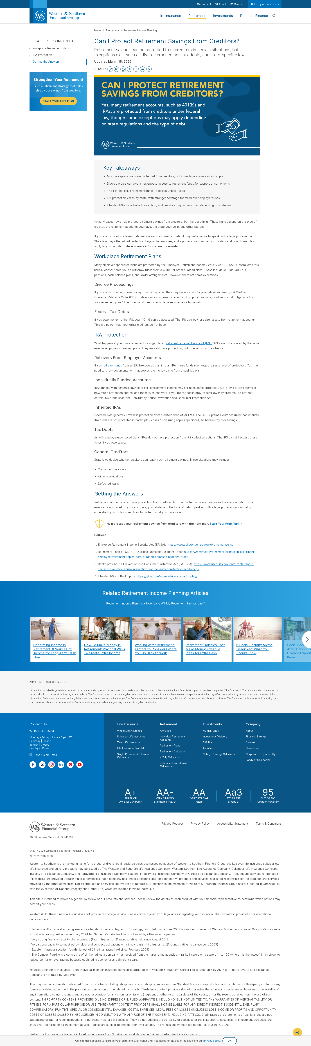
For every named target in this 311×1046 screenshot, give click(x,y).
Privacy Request (172, 823)
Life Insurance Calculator (132, 748)
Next (306, 639)
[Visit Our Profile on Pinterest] (70, 764)
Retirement (113, 30)
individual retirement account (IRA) (189, 343)
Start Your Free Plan (58, 101)
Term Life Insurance (129, 742)
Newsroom (252, 748)
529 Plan (208, 742)
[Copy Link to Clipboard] (110, 69)
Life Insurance (128, 724)
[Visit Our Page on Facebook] (33, 764)
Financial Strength (256, 736)
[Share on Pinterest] (149, 69)
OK (229, 1040)
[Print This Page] (123, 69)
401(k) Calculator (170, 757)
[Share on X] (130, 69)
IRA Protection (42, 55)
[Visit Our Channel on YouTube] (79, 764)
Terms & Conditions (268, 823)
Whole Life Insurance (129, 730)
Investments (212, 724)
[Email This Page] (117, 69)
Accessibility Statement (232, 823)
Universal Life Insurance (131, 736)
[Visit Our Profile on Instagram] (51, 764)
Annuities (165, 730)
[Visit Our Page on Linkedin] (61, 764)
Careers (250, 742)
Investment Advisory (215, 736)
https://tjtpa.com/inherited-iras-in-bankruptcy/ (167, 576)
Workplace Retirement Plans (51, 48)
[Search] (274, 16)
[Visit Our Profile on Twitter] (42, 764)
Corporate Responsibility (261, 754)
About (249, 730)
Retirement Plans (170, 745)
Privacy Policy (200, 823)
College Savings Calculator (219, 754)
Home (98, 30)
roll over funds (112, 365)
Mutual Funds (211, 730)
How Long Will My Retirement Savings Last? (175, 603)
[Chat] (297, 1032)
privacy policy (211, 1040)
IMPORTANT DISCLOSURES (46, 681)
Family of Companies (258, 759)
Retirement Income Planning (140, 30)
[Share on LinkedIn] (142, 69)
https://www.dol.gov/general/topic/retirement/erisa (200, 544)
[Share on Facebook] (136, 69)
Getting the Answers (46, 61)
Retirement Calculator (173, 751)
